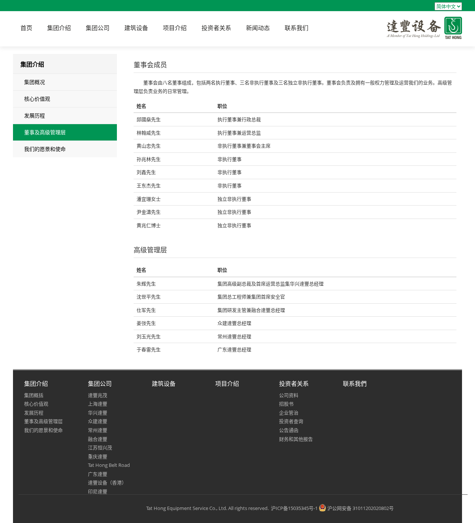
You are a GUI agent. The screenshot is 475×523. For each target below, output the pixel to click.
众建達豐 (97, 421)
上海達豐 (97, 403)
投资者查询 (291, 421)
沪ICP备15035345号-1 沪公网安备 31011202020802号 (332, 508)
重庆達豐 (97, 456)
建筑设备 (164, 384)
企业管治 (288, 412)
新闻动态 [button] (258, 28)
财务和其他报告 (296, 439)
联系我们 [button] (296, 28)
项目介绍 (227, 384)
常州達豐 (97, 430)
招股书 (286, 403)
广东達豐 (97, 474)
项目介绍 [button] (175, 28)
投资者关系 (294, 384)
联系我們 (355, 384)
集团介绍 (36, 384)
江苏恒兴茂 (100, 447)
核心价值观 (37, 98)
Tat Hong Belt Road (109, 465)
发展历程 (34, 115)
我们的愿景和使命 (45, 148)
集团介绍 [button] (59, 28)
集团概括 (33, 395)
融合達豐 (97, 439)
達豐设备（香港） (107, 482)
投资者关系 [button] (216, 28)
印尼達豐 (97, 491)
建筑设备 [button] (136, 28)
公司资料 (288, 395)
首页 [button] (26, 28)
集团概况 (34, 81)
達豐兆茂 (97, 395)
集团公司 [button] (97, 28)
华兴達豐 (97, 412)
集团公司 (100, 384)
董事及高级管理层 (45, 132)
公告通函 (288, 430)
